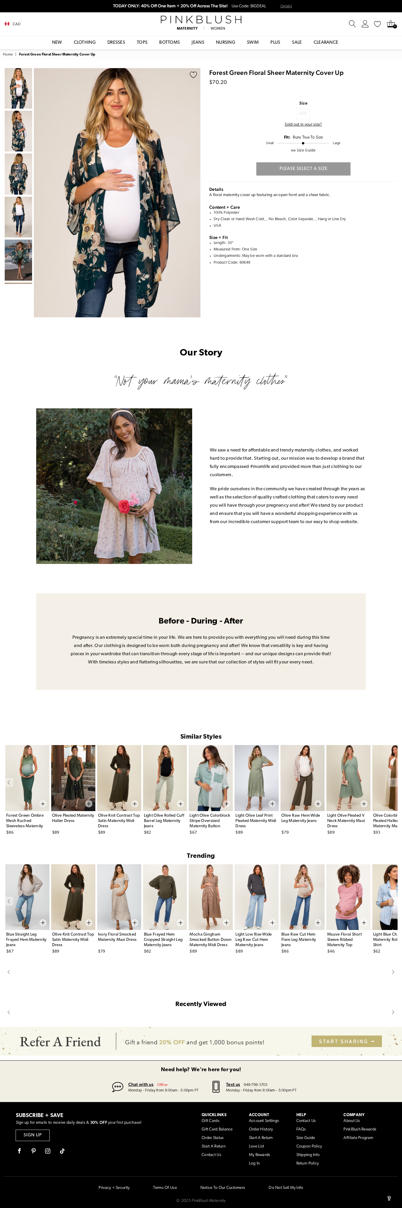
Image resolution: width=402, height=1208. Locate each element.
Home (8, 54)
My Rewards (259, 1155)
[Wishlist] (377, 24)
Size (303, 103)
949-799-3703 (255, 1085)
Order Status (213, 1138)
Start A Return (213, 1146)
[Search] (352, 24)
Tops (142, 43)
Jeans (198, 43)
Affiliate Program (358, 1138)
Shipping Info (308, 1155)
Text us (233, 1084)
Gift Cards (211, 1121)
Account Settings (264, 1121)
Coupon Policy (309, 1146)
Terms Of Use (165, 1188)
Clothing (85, 43)
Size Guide (305, 1138)
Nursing (225, 43)
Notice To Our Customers (222, 1188)
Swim (253, 43)
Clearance (326, 43)
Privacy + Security (114, 1188)
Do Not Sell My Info (286, 1188)
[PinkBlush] (200, 20)
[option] (117, 192)
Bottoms (169, 43)
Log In (254, 1163)
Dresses (116, 43)
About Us (351, 1121)
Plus (275, 43)
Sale (297, 43)
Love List (256, 1146)
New (57, 43)
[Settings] (365, 24)
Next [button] (194, 192)
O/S (303, 114)
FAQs (301, 1129)
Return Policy (307, 1163)
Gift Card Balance (217, 1129)
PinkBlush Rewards (359, 1129)
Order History (261, 1129)
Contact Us (211, 1155)
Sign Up (33, 1135)
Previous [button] (39, 192)
